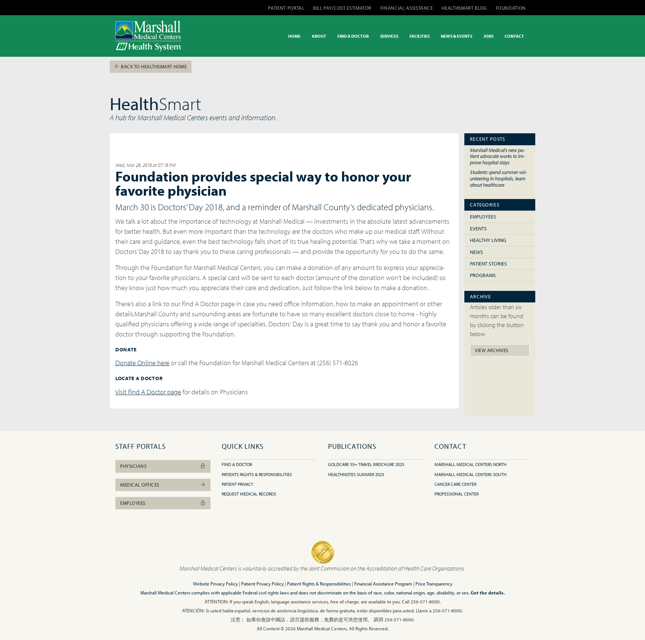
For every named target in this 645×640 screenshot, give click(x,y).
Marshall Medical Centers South (470, 474)
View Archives (491, 350)
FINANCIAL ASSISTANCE (406, 8)
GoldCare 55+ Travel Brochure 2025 (366, 464)
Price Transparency (433, 584)
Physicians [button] (133, 466)
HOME (294, 36)
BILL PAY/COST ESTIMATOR (342, 8)
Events (478, 228)
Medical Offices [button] (139, 485)
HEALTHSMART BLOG (464, 8)
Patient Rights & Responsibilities (319, 584)
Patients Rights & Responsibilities (257, 474)
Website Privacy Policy (215, 584)
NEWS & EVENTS (456, 36)
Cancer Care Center (455, 484)
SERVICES (389, 36)
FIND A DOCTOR (353, 36)
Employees (483, 216)
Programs (483, 275)
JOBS (488, 36)
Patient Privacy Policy (262, 584)
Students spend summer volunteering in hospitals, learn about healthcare (498, 178)
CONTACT (514, 36)
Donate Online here (142, 362)
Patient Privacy (237, 484)
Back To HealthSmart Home (153, 66)
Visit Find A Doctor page (148, 392)
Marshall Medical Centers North (470, 464)
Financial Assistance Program (383, 584)
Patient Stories (488, 263)
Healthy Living (488, 240)
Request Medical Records (249, 494)
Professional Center (456, 494)
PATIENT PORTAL (286, 8)
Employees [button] (133, 503)
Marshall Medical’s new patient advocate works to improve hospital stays (497, 156)
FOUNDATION (511, 8)
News (476, 252)
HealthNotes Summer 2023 (356, 474)
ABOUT (319, 36)
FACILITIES (419, 36)
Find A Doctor (237, 464)
